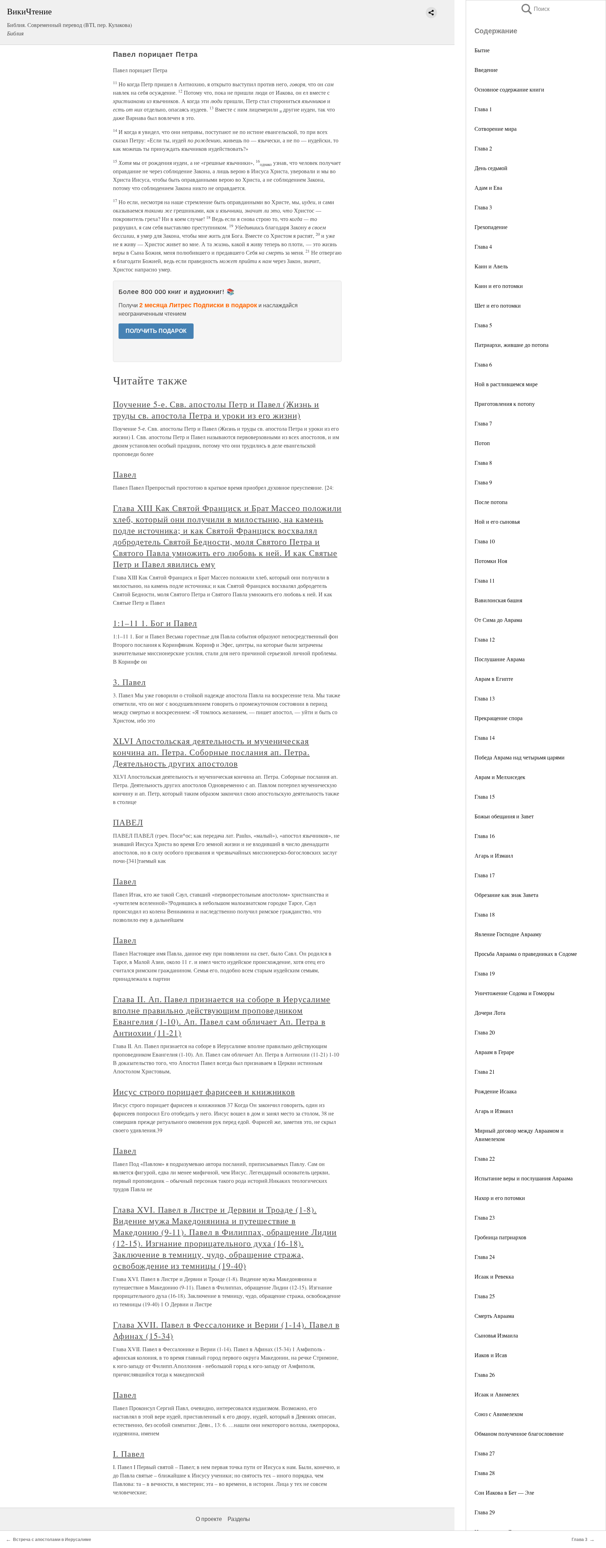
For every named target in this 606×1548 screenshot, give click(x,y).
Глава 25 (484, 1296)
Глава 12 (484, 639)
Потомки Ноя (490, 560)
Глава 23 (484, 1217)
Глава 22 (484, 1158)
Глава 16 (484, 835)
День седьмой (490, 168)
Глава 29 (484, 1512)
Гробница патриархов (500, 1237)
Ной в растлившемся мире (506, 384)
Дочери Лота (489, 1012)
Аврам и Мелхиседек (499, 776)
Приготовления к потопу (504, 403)
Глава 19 (484, 973)
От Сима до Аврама (498, 619)
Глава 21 (484, 1071)
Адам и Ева (488, 187)
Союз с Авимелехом (498, 1414)
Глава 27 (484, 1453)
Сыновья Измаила (496, 1335)
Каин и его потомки (498, 285)
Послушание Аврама (499, 659)
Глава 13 (484, 698)
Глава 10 (484, 541)
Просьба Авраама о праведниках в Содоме (525, 953)
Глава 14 (484, 737)
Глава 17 (484, 875)
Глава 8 (483, 462)
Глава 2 (483, 148)
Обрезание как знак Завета (506, 894)
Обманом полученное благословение (519, 1433)
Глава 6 (483, 364)
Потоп (482, 443)
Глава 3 (483, 207)
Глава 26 (484, 1374)
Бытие (482, 50)
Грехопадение (490, 226)
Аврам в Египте (493, 678)
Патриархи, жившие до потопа (511, 344)
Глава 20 (484, 1032)
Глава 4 (483, 246)
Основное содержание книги (509, 89)
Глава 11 (484, 580)
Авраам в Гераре (494, 1052)
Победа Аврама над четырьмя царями (519, 757)
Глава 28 (484, 1472)
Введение (486, 69)
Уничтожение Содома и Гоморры (514, 993)
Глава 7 (483, 423)
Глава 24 (484, 1256)
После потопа (490, 501)
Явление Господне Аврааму (507, 934)
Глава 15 (484, 796)
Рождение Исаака (495, 1091)
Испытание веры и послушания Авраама (523, 1178)
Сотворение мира (495, 128)
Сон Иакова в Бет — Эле (504, 1492)
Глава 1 (483, 109)
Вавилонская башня (498, 600)
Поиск (535, 9)
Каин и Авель (491, 266)
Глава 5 (483, 325)
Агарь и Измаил (493, 855)
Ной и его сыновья (497, 521)
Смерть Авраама (494, 1315)
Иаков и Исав (490, 1355)
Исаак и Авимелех (496, 1394)
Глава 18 (484, 914)
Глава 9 (483, 482)
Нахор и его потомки (499, 1197)
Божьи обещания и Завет (504, 816)
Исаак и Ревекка (494, 1276)
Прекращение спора (498, 718)
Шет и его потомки (497, 305)
